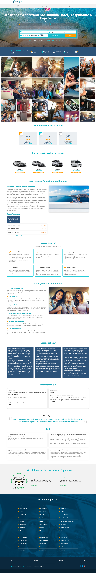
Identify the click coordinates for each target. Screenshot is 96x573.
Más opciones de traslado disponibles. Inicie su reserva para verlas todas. (23, 235)
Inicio (12, 560)
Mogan (42, 530)
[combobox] (34, 31)
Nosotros (61, 560)
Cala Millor (43, 511)
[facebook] (80, 566)
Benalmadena (43, 508)
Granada (22, 521)
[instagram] (84, 566)
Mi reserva (36, 560)
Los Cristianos (43, 524)
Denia (41, 518)
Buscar (70, 35)
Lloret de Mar (23, 524)
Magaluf (42, 527)
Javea (41, 521)
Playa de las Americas (66, 534)
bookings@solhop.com (16, 566)
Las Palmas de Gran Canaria (67, 521)
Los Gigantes (64, 524)
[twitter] (82, 566)
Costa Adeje (43, 514)
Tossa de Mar (43, 550)
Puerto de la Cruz (24, 540)
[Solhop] (17, 2)
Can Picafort (23, 514)
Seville (21, 547)
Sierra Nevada (43, 547)
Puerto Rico (43, 543)
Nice (21, 534)
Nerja (62, 530)
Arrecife (63, 505)
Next (84, 481)
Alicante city (43, 505)
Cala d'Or (22, 511)
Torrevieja (22, 550)
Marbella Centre (65, 527)
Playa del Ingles (44, 537)
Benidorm (63, 508)
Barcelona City (23, 508)
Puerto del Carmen (65, 540)
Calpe (62, 511)
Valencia (63, 550)
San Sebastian (64, 543)
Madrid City (22, 527)
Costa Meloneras (65, 514)
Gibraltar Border (65, 518)
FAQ (84, 560)
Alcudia (21, 505)
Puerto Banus (64, 537)
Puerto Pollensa (23, 543)
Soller (62, 547)
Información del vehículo (20, 172)
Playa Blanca (43, 534)
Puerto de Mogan (44, 540)
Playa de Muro (23, 537)
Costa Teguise (23, 518)
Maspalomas (23, 530)
